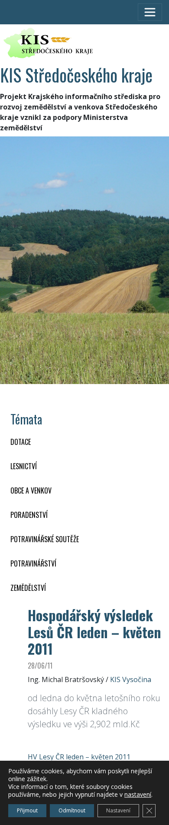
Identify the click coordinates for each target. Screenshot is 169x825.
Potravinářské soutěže (44, 539)
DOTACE (20, 442)
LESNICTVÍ (23, 466)
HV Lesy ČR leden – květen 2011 (79, 757)
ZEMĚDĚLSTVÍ (28, 588)
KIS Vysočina (130, 679)
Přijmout (27, 810)
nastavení (137, 794)
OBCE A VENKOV (31, 490)
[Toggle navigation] (150, 12)
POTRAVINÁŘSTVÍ (33, 563)
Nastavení (118, 810)
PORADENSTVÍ (29, 515)
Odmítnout (71, 810)
